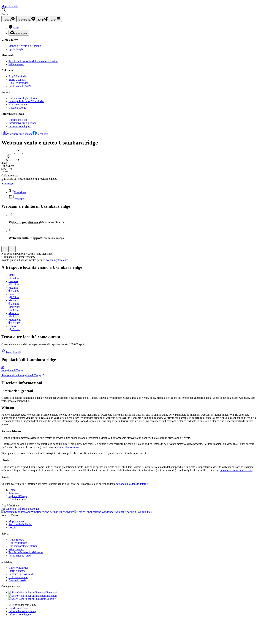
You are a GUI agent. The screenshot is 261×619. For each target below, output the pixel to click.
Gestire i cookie (17, 107)
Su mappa (8, 183)
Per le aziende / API (20, 86)
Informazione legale (20, 126)
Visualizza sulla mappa (19, 133)
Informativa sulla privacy (22, 122)
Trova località (13, 352)
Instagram (51, 595)
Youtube (51, 598)
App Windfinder (18, 76)
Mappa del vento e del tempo (25, 45)
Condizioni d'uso (18, 119)
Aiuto (16, 27)
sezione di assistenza (67, 447)
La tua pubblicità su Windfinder (26, 101)
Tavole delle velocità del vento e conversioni (33, 61)
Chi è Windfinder (18, 82)
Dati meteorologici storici (23, 98)
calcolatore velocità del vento (236, 470)
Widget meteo (16, 64)
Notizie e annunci (18, 104)
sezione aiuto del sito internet (132, 483)
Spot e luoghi (16, 49)
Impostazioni (20, 33)
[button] (130, 12)
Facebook (42, 133)
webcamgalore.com (57, 259)
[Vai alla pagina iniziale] (1, 2)
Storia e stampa (17, 79)
